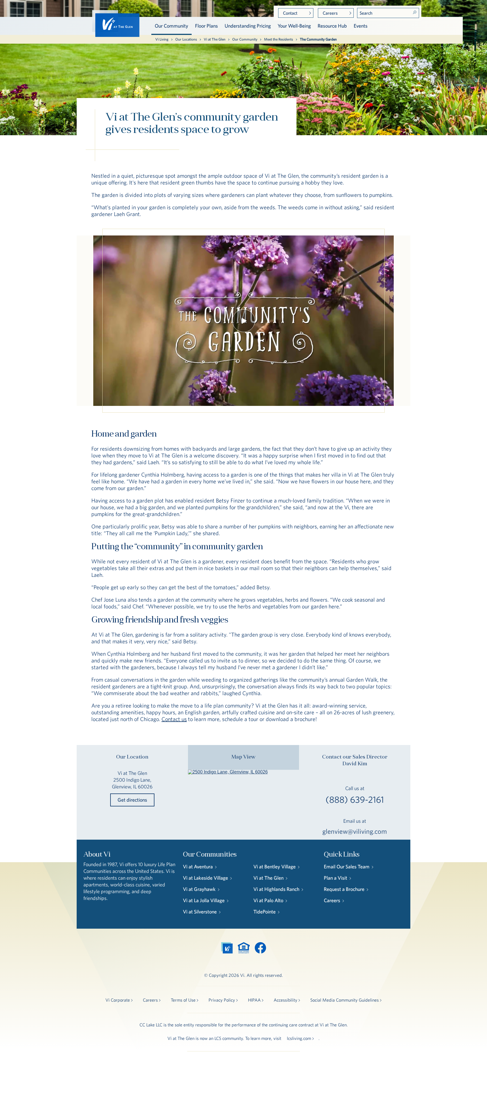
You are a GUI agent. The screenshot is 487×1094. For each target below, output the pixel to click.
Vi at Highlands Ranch (276, 889)
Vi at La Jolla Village (204, 900)
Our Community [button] (171, 26)
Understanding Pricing (248, 26)
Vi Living (162, 39)
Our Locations (186, 39)
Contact (290, 13)
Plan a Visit (335, 878)
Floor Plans (206, 26)
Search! (414, 12)
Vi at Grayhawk (199, 889)
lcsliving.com (299, 1038)
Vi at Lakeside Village (205, 878)
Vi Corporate (117, 1000)
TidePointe (264, 911)
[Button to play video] (243, 321)
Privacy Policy (222, 1000)
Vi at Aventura (198, 866)
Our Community (244, 39)
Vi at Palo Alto (268, 900)
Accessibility (285, 1000)
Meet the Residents (278, 39)
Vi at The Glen (214, 39)
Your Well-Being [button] (294, 26)
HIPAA (254, 1000)
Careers (330, 13)
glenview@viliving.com (354, 831)
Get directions (132, 800)
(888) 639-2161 (355, 799)
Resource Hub (332, 26)
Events (361, 26)
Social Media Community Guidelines (344, 1000)
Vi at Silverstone (200, 911)
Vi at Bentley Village (274, 866)
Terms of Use (183, 1000)
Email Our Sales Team (346, 866)
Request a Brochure (344, 889)
